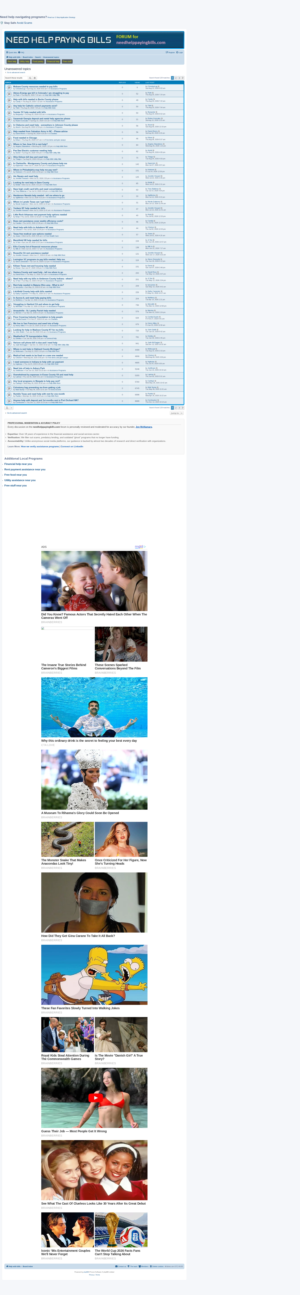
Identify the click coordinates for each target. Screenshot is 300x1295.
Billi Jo (18, 249)
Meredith (19, 306)
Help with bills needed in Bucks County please (35, 99)
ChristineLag (20, 89)
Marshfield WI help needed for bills (30, 240)
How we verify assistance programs (40, 446)
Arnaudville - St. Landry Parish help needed (34, 311)
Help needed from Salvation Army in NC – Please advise (40, 131)
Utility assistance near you (20, 480)
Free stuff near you (15, 485)
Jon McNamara (144, 427)
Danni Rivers (20, 133)
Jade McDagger (22, 345)
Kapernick (19, 165)
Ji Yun (18, 242)
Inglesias (19, 364)
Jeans (18, 236)
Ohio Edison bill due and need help (30, 157)
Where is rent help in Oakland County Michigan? (36, 349)
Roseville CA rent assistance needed (30, 253)
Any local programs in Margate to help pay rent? (36, 381)
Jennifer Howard (22, 178)
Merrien (18, 313)
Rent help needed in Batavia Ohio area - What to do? (38, 285)
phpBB (86, 1272)
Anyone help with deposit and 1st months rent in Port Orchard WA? (46, 400)
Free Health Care (52, 236)
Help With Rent (59, 121)
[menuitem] (21, 52)
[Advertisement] (76, 9)
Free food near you (15, 474)
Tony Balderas (21, 191)
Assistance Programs (58, 89)
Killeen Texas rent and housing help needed (34, 266)
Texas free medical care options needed (32, 234)
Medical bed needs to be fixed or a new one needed (38, 355)
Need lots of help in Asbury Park (29, 368)
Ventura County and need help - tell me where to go (38, 272)
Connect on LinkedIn (72, 446)
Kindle (18, 185)
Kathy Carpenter (22, 294)
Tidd (17, 108)
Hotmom (19, 172)
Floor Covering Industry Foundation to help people (38, 317)
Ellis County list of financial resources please (35, 246)
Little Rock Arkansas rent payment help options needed (40, 214)
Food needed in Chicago (25, 138)
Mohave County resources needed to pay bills (35, 86)
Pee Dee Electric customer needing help (32, 150)
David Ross (20, 274)
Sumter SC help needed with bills (29, 112)
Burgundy (19, 114)
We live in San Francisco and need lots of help (35, 323)
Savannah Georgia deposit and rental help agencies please (41, 118)
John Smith (20, 332)
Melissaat (19, 351)
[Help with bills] (94, 40)
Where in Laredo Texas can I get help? (31, 202)
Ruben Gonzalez (22, 121)
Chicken (19, 229)
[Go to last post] (159, 86)
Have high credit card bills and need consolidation (37, 189)
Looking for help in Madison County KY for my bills (38, 330)
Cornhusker (20, 402)
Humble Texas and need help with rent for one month (39, 394)
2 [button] (175, 78)
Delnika (18, 338)
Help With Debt (49, 108)
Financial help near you (18, 464)
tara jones (19, 287)
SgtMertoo (19, 197)
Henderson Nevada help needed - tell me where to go (38, 195)
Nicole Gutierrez (22, 204)
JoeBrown (19, 370)
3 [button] (179, 78)
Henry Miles (20, 326)
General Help (52, 338)
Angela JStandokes (23, 146)
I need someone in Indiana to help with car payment (38, 362)
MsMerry (19, 300)
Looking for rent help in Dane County (31, 182)
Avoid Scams (24, 22)
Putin (17, 95)
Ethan (18, 140)
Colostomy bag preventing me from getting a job (36, 387)
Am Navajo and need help (25, 176)
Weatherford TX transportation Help (30, 336)
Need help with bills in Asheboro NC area (33, 227)
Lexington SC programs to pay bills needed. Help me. (39, 259)
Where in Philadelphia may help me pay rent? (35, 170)
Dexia (18, 268)
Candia (18, 223)
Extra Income (56, 390)
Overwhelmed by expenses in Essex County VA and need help (43, 375)
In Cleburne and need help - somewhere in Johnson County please (45, 125)
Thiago (18, 159)
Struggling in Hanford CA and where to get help (36, 304)
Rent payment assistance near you (24, 469)
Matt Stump (20, 390)
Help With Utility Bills (52, 95)
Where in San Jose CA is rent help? (30, 144)
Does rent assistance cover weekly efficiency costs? (38, 221)
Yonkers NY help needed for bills (29, 208)
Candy (18, 101)
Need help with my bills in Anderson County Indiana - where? (43, 278)
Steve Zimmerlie (22, 261)
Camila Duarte (21, 319)
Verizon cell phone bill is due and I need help (35, 343)
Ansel (18, 127)
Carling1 (19, 383)
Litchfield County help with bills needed (32, 291)
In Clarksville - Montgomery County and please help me (40, 163)
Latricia (18, 377)
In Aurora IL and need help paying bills (32, 298)
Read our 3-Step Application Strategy (61, 17)
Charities (53, 133)
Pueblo (18, 396)
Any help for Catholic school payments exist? (35, 106)
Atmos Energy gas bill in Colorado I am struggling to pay (41, 93)
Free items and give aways (55, 140)
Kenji (17, 217)
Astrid (18, 153)
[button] (182, 78)
